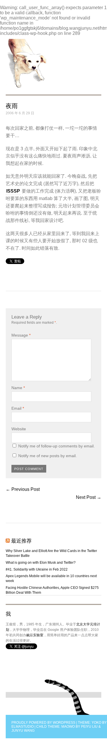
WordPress (64, 723)
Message (21, 335)
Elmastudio (22, 727)
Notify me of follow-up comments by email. (56, 446)
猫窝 (26, 63)
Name (18, 387)
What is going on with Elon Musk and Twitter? (41, 563)
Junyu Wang (23, 731)
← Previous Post (23, 489)
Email (17, 408)
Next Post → (88, 497)
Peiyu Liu (89, 727)
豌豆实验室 (34, 635)
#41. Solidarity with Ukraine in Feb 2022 (37, 569)
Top (67, 697)
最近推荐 (21, 541)
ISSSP (13, 191)
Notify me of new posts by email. (47, 455)
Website (18, 429)
